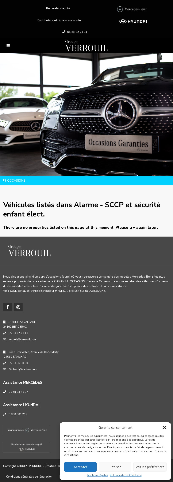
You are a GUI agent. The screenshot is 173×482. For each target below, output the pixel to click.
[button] (164, 428)
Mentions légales (97, 475)
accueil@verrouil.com (22, 339)
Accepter (80, 467)
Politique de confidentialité (126, 475)
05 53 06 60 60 (18, 363)
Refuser (115, 467)
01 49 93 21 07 (18, 392)
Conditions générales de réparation (29, 477)
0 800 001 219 (18, 414)
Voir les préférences (150, 467)
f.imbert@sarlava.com (23, 369)
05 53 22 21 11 (77, 32)
